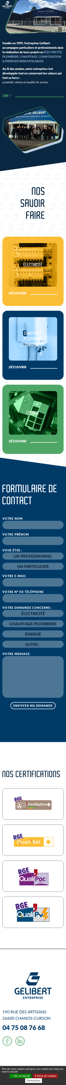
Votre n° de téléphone (23, 591)
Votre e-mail (14, 575)
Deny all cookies (46, 1076)
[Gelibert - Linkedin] (20, 1041)
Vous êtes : (12, 550)
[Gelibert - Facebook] (7, 1041)
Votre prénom (15, 534)
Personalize (33, 1080)
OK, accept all (21, 1076)
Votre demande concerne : (27, 607)
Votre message (16, 653)
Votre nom (12, 518)
